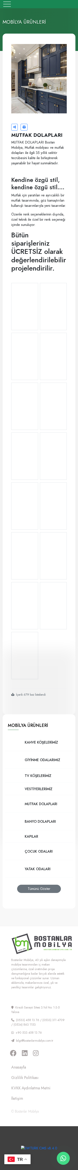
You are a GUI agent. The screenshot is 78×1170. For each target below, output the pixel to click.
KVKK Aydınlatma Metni (30, 1088)
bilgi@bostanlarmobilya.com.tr (34, 1040)
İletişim (17, 1098)
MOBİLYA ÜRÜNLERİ (28, 725)
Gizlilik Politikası (25, 1077)
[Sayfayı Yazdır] (24, 127)
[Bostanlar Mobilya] (39, 3)
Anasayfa (18, 1067)
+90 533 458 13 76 (29, 1032)
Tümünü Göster (39, 888)
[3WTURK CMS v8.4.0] (39, 1147)
